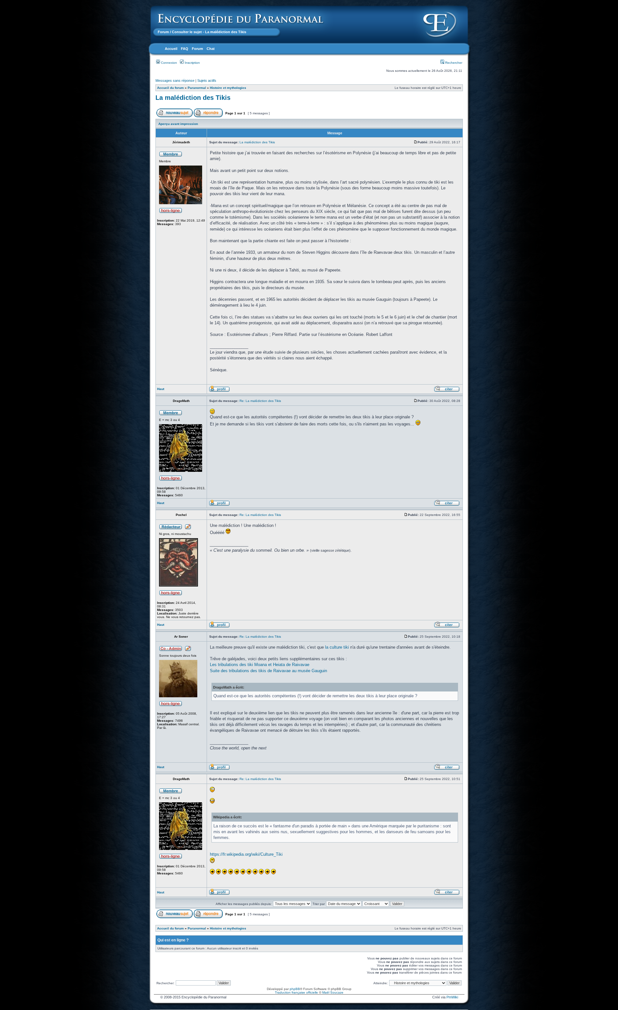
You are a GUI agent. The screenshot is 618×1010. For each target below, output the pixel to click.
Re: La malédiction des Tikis (260, 401)
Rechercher (453, 62)
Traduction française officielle (296, 992)
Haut (160, 389)
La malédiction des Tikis (192, 97)
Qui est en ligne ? (173, 940)
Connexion (168, 62)
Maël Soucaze (332, 992)
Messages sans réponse (174, 80)
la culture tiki (337, 647)
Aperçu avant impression (178, 124)
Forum (163, 32)
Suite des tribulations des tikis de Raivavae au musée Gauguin (268, 670)
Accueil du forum (170, 88)
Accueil (171, 49)
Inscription (192, 62)
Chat (211, 49)
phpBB (295, 989)
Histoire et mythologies (228, 88)
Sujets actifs (206, 80)
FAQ (184, 49)
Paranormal (197, 88)
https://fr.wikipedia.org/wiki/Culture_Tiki (246, 854)
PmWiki (452, 997)
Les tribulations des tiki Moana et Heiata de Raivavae (259, 664)
